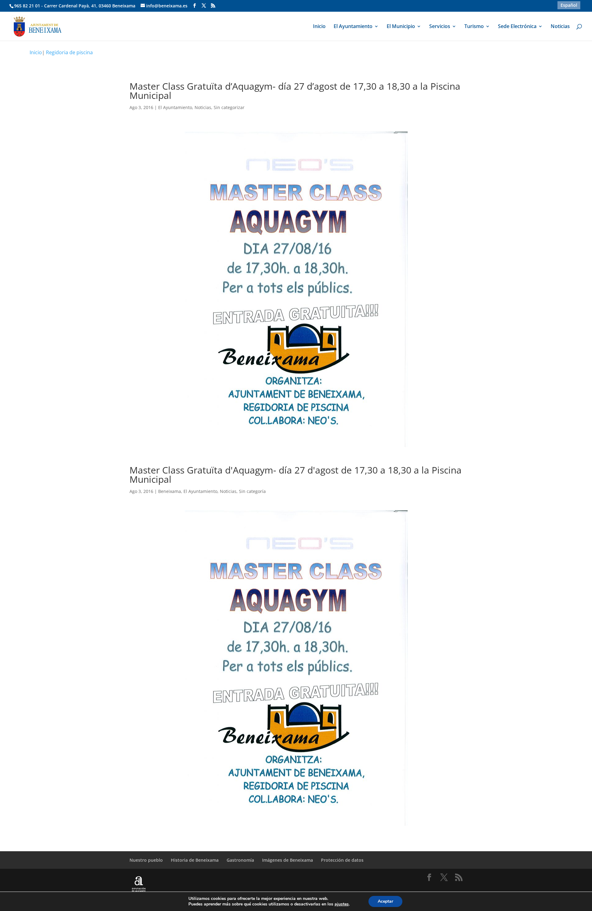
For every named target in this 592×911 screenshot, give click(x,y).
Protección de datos (342, 860)
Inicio (319, 27)
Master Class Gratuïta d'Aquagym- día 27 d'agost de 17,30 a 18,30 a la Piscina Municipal (296, 475)
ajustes (342, 904)
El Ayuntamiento (353, 27)
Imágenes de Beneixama (287, 860)
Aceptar (385, 901)
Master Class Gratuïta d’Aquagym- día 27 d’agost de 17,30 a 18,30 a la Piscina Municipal (295, 91)
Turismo (474, 27)
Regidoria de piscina (69, 52)
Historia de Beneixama (195, 860)
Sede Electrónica (517, 27)
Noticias (560, 27)
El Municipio (401, 27)
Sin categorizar (229, 107)
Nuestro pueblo (146, 860)
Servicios (439, 27)
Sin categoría (252, 491)
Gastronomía (240, 860)
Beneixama (169, 491)
